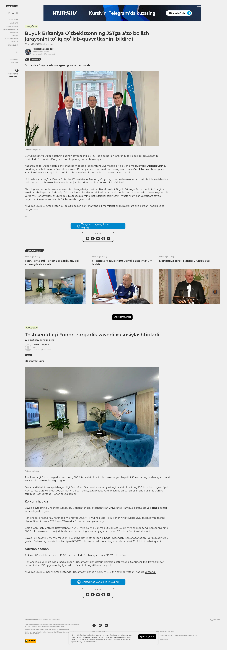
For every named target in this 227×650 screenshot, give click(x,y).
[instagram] (100, 625)
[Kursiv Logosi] (12, 6)
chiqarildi (125, 477)
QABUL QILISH (147, 636)
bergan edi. (31, 209)
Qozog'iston (13, 74)
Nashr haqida (101, 631)
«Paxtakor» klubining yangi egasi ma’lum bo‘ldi (122, 262)
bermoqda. (95, 159)
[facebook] (94, 625)
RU (9, 13)
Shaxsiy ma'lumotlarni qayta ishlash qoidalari (178, 636)
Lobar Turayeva (41, 344)
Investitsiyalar (12, 26)
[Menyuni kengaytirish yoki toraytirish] (17, 52)
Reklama (14, 62)
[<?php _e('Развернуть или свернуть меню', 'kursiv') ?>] (17, 70)
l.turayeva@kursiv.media (42, 350)
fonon (28, 355)
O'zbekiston (13, 77)
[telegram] (106, 625)
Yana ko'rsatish (122, 317)
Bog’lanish (164, 640)
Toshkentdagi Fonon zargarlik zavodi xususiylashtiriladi (52, 262)
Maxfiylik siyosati (167, 631)
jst (27, 59)
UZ (13, 13)
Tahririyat (14, 59)
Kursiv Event (13, 45)
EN (17, 13)
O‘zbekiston (35, 59)
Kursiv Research (11, 39)
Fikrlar (15, 36)
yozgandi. (150, 572)
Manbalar (14, 32)
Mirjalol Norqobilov (43, 49)
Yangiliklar (13, 20)
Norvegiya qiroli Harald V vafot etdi (184, 261)
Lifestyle (14, 42)
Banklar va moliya (10, 29)
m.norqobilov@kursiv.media (44, 54)
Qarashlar (13, 23)
